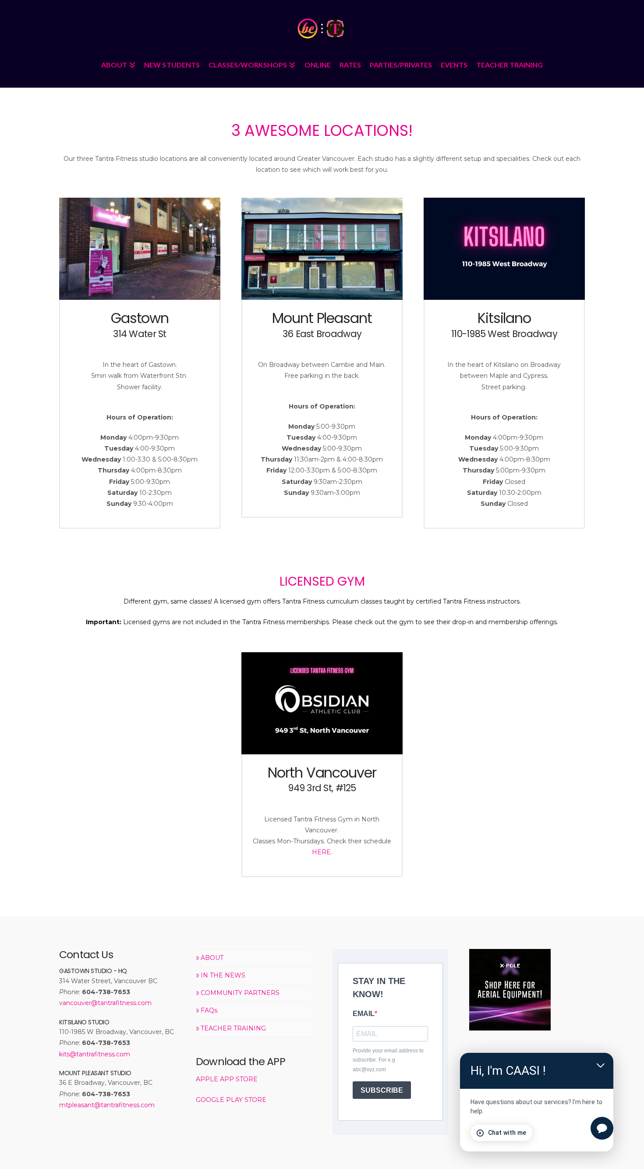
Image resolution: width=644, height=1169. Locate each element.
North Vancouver (322, 772)
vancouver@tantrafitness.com (105, 1003)
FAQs (209, 1010)
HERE (321, 852)
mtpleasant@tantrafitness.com (107, 1105)
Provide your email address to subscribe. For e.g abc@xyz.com (388, 1060)
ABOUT (212, 958)
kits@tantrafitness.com (94, 1054)
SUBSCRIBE (382, 1090)
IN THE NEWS (223, 975)
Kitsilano (504, 318)
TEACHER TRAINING (233, 1028)
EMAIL (364, 1013)
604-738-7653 (106, 992)
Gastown (140, 318)
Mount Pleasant (322, 318)
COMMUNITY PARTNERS (240, 993)
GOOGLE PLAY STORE (231, 1100)
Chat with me (507, 1132)
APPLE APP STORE (227, 1079)
